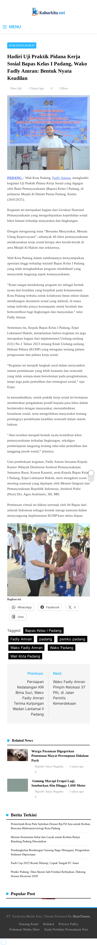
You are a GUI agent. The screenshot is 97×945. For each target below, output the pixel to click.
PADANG (15, 178)
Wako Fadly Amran (26, 647)
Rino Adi (16, 88)
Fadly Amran (61, 178)
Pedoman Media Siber (24, 929)
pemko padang (72, 639)
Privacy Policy (68, 924)
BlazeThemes (81, 916)
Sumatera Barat (22, 45)
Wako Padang (61, 647)
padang (45, 639)
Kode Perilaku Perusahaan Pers (66, 929)
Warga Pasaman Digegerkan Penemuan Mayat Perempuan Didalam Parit (60, 755)
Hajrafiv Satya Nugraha (49, 766)
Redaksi (48, 924)
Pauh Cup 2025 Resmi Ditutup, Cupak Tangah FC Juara (45, 863)
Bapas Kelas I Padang (43, 630)
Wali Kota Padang (25, 656)
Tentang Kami (28, 924)
